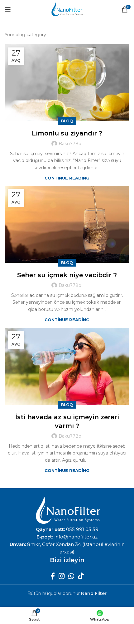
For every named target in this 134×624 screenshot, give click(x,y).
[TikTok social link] (81, 576)
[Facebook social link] (53, 576)
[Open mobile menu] (8, 9)
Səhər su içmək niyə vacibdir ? (67, 275)
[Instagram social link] (61, 576)
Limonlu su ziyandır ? (67, 133)
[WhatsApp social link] (71, 576)
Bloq (67, 121)
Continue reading (67, 178)
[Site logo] (67, 9)
